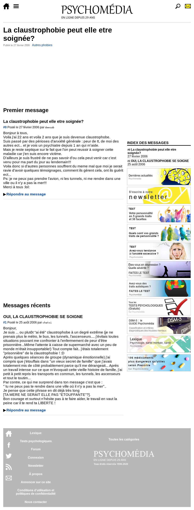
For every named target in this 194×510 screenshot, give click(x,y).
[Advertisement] (63, 76)
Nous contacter (36, 502)
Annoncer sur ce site (36, 482)
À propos (35, 474)
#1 (5, 322)
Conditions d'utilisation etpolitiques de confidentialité (36, 492)
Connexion (36, 457)
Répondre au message (26, 194)
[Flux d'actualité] (9, 469)
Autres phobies (42, 45)
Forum (36, 449)
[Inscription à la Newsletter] (186, 8)
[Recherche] (176, 8)
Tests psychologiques (36, 441)
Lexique (35, 433)
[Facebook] (9, 446)
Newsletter (35, 465)
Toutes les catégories (124, 439)
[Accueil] (7, 8)
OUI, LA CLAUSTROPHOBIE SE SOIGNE (158, 161)
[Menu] (17, 8)
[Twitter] (9, 458)
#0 (5, 127)
